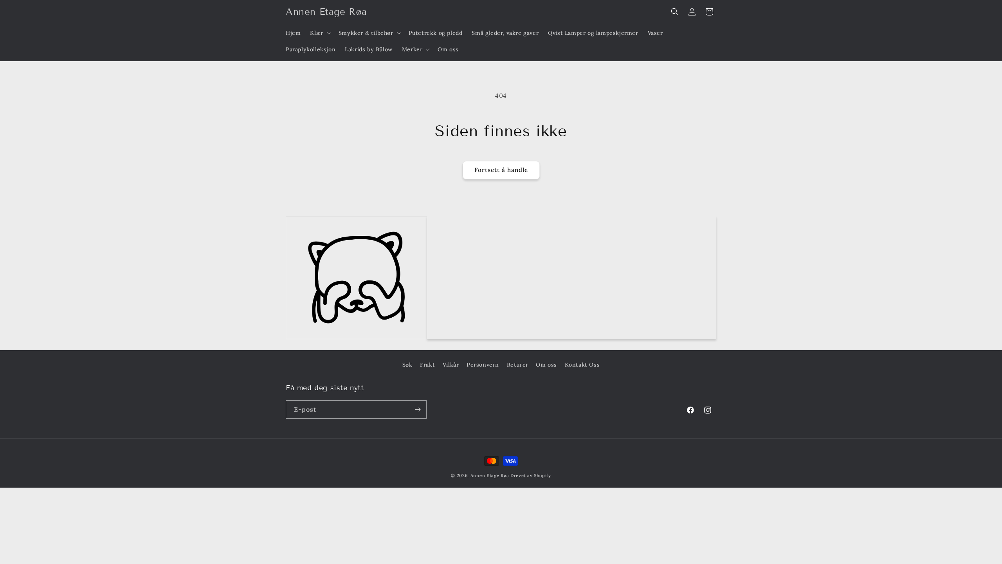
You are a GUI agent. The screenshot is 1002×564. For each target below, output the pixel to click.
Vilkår (451, 364)
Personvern (483, 364)
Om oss (546, 364)
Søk (407, 364)
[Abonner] (417, 409)
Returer (517, 364)
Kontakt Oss (582, 364)
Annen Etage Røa (489, 475)
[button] (319, 33)
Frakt (427, 364)
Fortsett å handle (501, 170)
